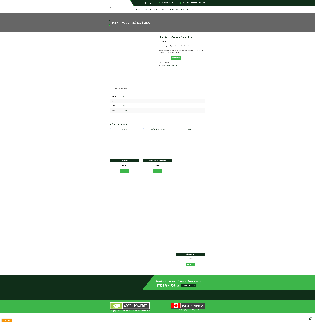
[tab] (119, 89)
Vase (124, 106)
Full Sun (125, 110)
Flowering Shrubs (172, 65)
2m (123, 96)
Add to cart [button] (124, 171)
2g (123, 115)
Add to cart (176, 58)
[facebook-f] (146, 3)
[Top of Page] (310, 319)
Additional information (118, 89)
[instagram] (150, 3)
